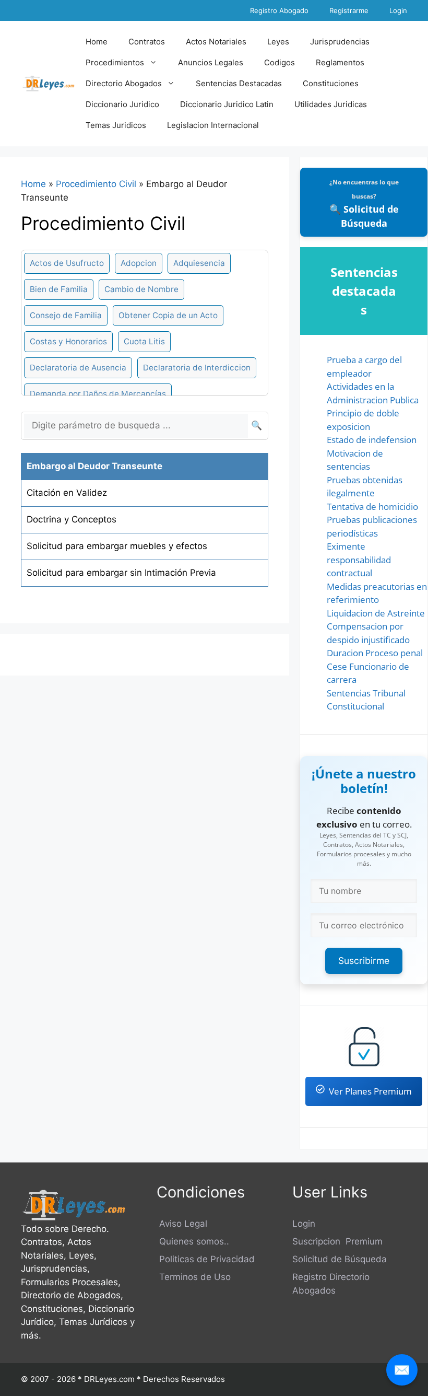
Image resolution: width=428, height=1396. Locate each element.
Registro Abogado (279, 10)
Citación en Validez (67, 492)
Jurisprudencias (340, 41)
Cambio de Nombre (141, 289)
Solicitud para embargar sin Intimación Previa (121, 572)
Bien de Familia (59, 289)
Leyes (278, 41)
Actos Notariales (216, 41)
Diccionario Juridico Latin (227, 104)
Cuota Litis (144, 341)
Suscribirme (363, 960)
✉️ (402, 1370)
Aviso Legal (182, 1223)
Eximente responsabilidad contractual (359, 559)
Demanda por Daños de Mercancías (98, 394)
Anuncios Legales (210, 62)
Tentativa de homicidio (372, 507)
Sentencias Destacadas (239, 83)
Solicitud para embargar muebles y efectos (117, 546)
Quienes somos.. (193, 1241)
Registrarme (348, 10)
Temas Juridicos (116, 125)
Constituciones (331, 83)
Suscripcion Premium (337, 1241)
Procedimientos (115, 62)
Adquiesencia (199, 263)
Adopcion (139, 263)
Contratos (146, 41)
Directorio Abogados (124, 83)
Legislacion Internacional (213, 125)
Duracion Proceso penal (375, 653)
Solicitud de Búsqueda (339, 1259)
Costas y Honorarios (68, 341)
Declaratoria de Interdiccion (197, 368)
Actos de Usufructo (67, 263)
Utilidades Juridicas (330, 104)
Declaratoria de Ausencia (78, 368)
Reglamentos (340, 62)
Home (97, 41)
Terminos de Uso (194, 1277)
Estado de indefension (372, 440)
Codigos (279, 62)
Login (398, 10)
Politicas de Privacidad (206, 1259)
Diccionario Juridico (122, 104)
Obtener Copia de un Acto (168, 315)
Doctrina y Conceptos (71, 519)
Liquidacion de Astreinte (376, 613)
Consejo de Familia (66, 315)
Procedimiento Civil (96, 184)
